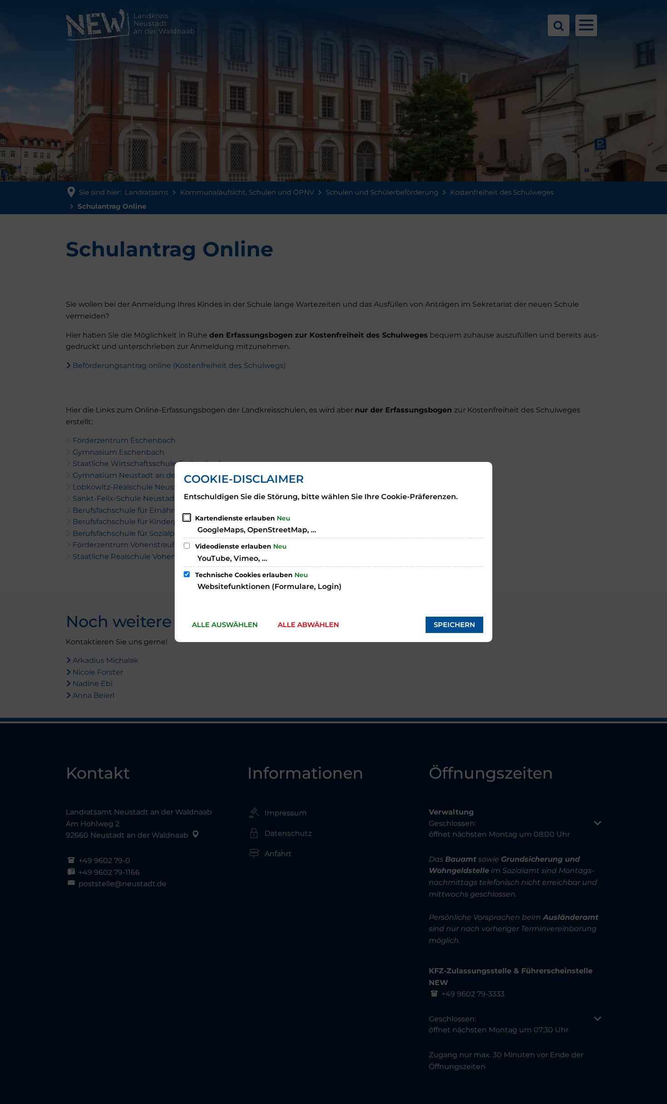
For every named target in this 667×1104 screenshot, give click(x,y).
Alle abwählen (308, 624)
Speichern (454, 624)
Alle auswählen (225, 624)
